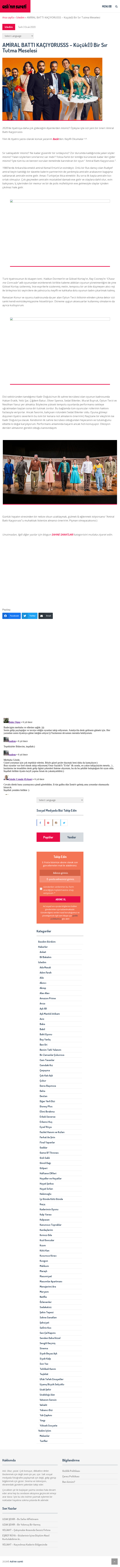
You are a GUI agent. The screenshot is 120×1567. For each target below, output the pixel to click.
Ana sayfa (8, 17)
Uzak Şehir (45, 1389)
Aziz (42, 1018)
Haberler (43, 946)
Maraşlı (43, 1271)
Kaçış (42, 1204)
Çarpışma (45, 1070)
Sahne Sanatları (48, 1317)
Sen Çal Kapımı (48, 1332)
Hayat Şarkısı (47, 1183)
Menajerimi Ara (48, 1286)
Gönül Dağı (45, 1163)
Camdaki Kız (46, 1065)
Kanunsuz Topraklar (50, 1224)
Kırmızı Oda (46, 1235)
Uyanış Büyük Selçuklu (52, 1384)
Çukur (43, 1080)
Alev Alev (45, 993)
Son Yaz (44, 1363)
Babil (42, 1029)
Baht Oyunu (46, 1034)
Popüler (48, 837)
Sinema (44, 1348)
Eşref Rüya (46, 1127)
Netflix (43, 1296)
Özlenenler (46, 1302)
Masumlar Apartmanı (51, 1281)
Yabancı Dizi (46, 1410)
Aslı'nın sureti (16, 1561)
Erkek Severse (47, 1116)
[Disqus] (60, 671)
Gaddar (43, 1147)
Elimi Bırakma (47, 1111)
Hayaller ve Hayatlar (51, 1178)
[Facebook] (40, 822)
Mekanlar (45, 1435)
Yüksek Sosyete (48, 1425)
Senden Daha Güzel (50, 1338)
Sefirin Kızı (45, 1327)
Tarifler (44, 1441)
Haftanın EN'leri (48, 1173)
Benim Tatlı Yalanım (50, 1049)
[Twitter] (64, 822)
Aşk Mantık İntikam (50, 1013)
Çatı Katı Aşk (46, 1075)
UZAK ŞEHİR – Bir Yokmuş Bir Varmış (21, 1524)
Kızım (43, 1245)
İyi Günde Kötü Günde (51, 1199)
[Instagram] (56, 822)
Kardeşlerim (46, 1229)
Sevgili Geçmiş (47, 1343)
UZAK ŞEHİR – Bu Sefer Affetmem (20, 1519)
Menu (105, 6)
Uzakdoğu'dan (47, 1394)
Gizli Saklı (45, 1157)
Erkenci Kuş (46, 1121)
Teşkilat (44, 1374)
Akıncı (43, 982)
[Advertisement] (60, 582)
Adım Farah (46, 972)
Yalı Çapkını (46, 1415)
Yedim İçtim (44, 1430)
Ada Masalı (45, 967)
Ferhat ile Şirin (47, 1137)
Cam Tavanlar (47, 1060)
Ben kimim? (68, 1481)
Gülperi (44, 1168)
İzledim (20, 17)
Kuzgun (44, 1260)
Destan (43, 1096)
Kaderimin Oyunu (49, 1209)
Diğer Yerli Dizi (47, 1101)
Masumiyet (46, 1276)
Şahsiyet (44, 1322)
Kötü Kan (44, 1250)
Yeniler (71, 837)
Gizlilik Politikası (71, 1470)
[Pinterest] (48, 822)
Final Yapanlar (47, 1142)
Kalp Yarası (46, 1214)
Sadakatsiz (46, 1307)
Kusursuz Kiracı (48, 1255)
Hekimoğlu (45, 1193)
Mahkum (44, 1266)
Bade (56, 139)
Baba (42, 1024)
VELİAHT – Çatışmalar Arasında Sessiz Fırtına (26, 1530)
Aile (42, 977)
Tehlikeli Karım (48, 1368)
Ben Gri (43, 1044)
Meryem (44, 1291)
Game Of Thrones (49, 1152)
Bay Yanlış (45, 1039)
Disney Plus (46, 1106)
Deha (42, 1091)
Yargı (42, 1420)
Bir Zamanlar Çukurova (52, 1054)
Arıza (42, 1003)
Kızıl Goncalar (47, 1240)
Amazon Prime (48, 998)
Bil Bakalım (45, 957)
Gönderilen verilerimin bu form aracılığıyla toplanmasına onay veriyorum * (58, 890)
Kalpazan (45, 1219)
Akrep (43, 988)
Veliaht (43, 1404)
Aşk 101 (43, 1008)
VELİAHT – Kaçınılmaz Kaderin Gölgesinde (24, 1544)
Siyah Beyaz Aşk (48, 1353)
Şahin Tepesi (47, 1312)
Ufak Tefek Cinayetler (51, 1379)
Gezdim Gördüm (47, 941)
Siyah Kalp (45, 1358)
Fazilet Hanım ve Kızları (52, 1132)
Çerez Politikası (70, 1476)
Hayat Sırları (46, 1188)
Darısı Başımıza (48, 1085)
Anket (43, 952)
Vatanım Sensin (48, 1399)
